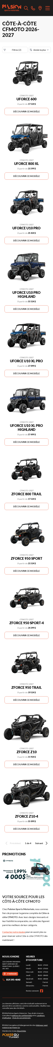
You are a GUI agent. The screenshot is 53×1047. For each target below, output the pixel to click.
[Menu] (47, 8)
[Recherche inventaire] (26, 8)
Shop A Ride (21, 1031)
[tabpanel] (37, 975)
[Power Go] (26, 1035)
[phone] (33, 8)
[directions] (40, 8)
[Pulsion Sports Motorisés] (11, 8)
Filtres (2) (16, 49)
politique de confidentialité (22, 1015)
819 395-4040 (13, 979)
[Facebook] (41, 991)
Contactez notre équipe (13, 932)
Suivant (39, 843)
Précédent (15, 843)
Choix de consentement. (21, 1018)
